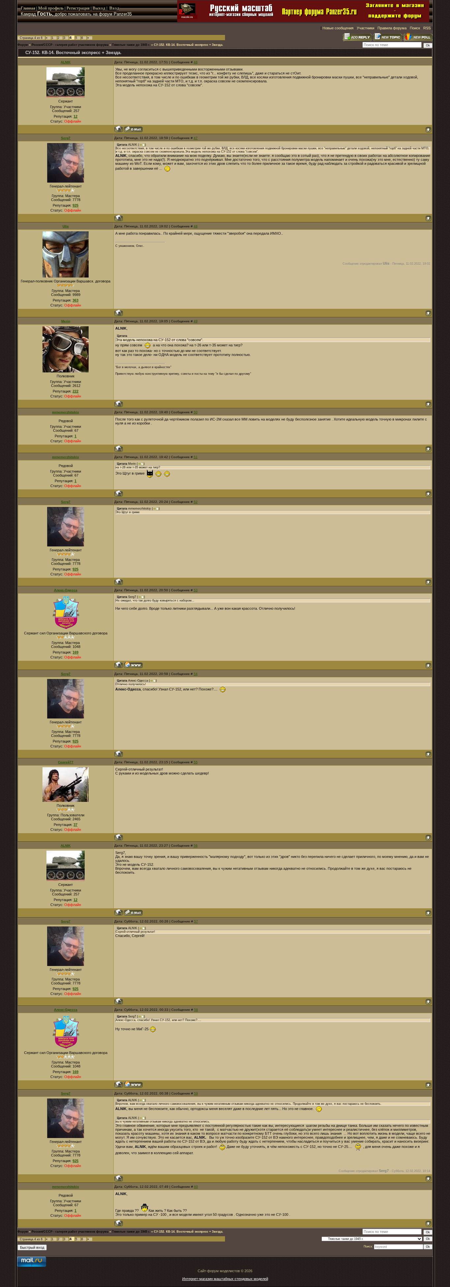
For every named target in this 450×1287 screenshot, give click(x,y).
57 (196, 921)
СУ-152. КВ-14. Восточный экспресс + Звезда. (188, 44)
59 (196, 1093)
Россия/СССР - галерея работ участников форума (70, 44)
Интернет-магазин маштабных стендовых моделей (225, 1279)
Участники (365, 28)
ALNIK (65, 62)
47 (196, 138)
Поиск (415, 28)
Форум (22, 44)
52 (196, 502)
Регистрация (78, 8)
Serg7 (65, 138)
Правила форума (392, 28)
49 (196, 321)
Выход (99, 8)
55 (196, 762)
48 (196, 226)
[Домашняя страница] (133, 665)
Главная (28, 8)
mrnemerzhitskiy (65, 412)
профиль (55, 8)
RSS (427, 28)
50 (196, 412)
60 (196, 1186)
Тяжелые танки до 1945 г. (131, 44)
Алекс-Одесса (65, 590)
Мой (42, 8)
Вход (114, 8)
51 (196, 457)
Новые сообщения (338, 28)
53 (196, 590)
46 (196, 62)
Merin (65, 321)
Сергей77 (65, 762)
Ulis (66, 226)
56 (196, 845)
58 (196, 1009)
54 (196, 674)
